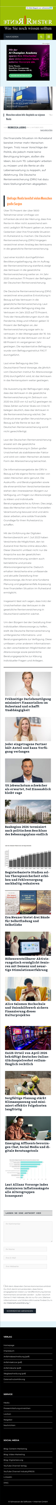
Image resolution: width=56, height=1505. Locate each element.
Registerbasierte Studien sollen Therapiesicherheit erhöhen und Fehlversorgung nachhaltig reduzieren (27, 877)
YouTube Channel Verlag (15, 1466)
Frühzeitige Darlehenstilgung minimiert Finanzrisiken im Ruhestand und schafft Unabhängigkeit (28, 704)
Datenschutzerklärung (18, 1303)
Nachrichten (46, 130)
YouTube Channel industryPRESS (19, 1471)
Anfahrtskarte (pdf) (12, 1368)
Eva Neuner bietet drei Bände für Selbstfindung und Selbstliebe (27, 920)
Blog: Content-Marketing (15, 1449)
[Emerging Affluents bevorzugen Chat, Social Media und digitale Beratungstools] (28, 1128)
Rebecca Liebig (17, 127)
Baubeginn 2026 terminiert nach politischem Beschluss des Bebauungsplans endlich (26, 830)
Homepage (9, 1345)
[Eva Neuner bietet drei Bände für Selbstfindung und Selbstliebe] (28, 902)
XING (6, 1483)
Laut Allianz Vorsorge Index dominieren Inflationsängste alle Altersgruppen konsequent (27, 1190)
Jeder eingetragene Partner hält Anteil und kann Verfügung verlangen (26, 747)
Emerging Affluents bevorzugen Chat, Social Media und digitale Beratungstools (27, 1146)
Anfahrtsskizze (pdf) (13, 1362)
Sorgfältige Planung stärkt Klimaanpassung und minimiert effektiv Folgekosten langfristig (26, 1103)
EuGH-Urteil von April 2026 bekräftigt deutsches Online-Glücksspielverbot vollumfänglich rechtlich (27, 1058)
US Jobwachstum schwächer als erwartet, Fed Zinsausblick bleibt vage (28, 789)
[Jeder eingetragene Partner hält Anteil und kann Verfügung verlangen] (28, 729)
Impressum (9, 1351)
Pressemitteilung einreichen (17, 1408)
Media (6, 1403)
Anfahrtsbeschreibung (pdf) (16, 1356)
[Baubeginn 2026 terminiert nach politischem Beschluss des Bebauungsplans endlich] (28, 812)
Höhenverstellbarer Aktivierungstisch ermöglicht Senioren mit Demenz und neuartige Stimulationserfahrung (27, 964)
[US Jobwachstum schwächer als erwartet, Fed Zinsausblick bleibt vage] (28, 770)
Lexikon (7, 1414)
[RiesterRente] (28, 20)
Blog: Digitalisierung (13, 1460)
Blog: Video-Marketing (14, 1454)
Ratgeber (8, 1420)
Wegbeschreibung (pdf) (15, 1373)
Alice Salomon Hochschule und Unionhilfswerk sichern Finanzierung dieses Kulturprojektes (26, 1009)
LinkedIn (8, 1477)
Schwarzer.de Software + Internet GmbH (29, 1501)
